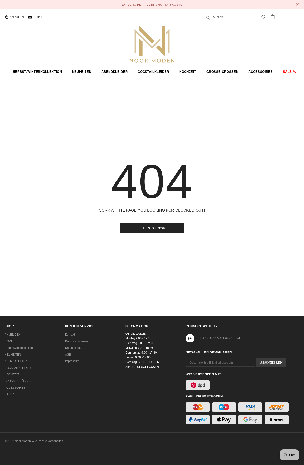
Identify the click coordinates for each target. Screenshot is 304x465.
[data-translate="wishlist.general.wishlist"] (263, 18)
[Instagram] (190, 338)
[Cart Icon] (272, 16)
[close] (297, 4)
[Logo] (152, 43)
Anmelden (13, 334)
